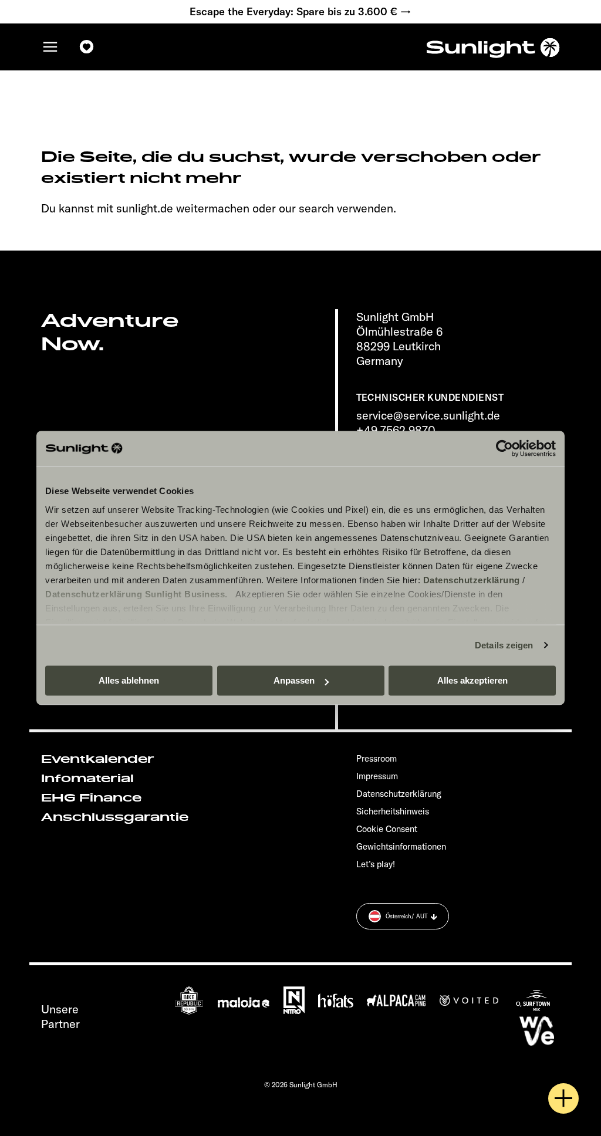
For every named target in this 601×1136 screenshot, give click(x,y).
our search (306, 208)
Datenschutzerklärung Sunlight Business (135, 594)
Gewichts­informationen (401, 846)
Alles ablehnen (129, 680)
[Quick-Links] (563, 1098)
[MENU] (50, 47)
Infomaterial (87, 779)
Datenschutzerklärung (471, 580)
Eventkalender (97, 759)
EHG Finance (91, 798)
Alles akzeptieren (472, 680)
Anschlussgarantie (114, 817)
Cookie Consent (386, 828)
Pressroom (376, 758)
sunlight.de (144, 208)
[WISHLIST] (86, 47)
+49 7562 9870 (395, 429)
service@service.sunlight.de (428, 415)
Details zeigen (504, 645)
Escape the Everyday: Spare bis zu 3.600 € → (300, 11)
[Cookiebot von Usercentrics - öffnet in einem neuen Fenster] (504, 448)
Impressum (377, 776)
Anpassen (294, 680)
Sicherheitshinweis (392, 811)
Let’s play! (375, 864)
